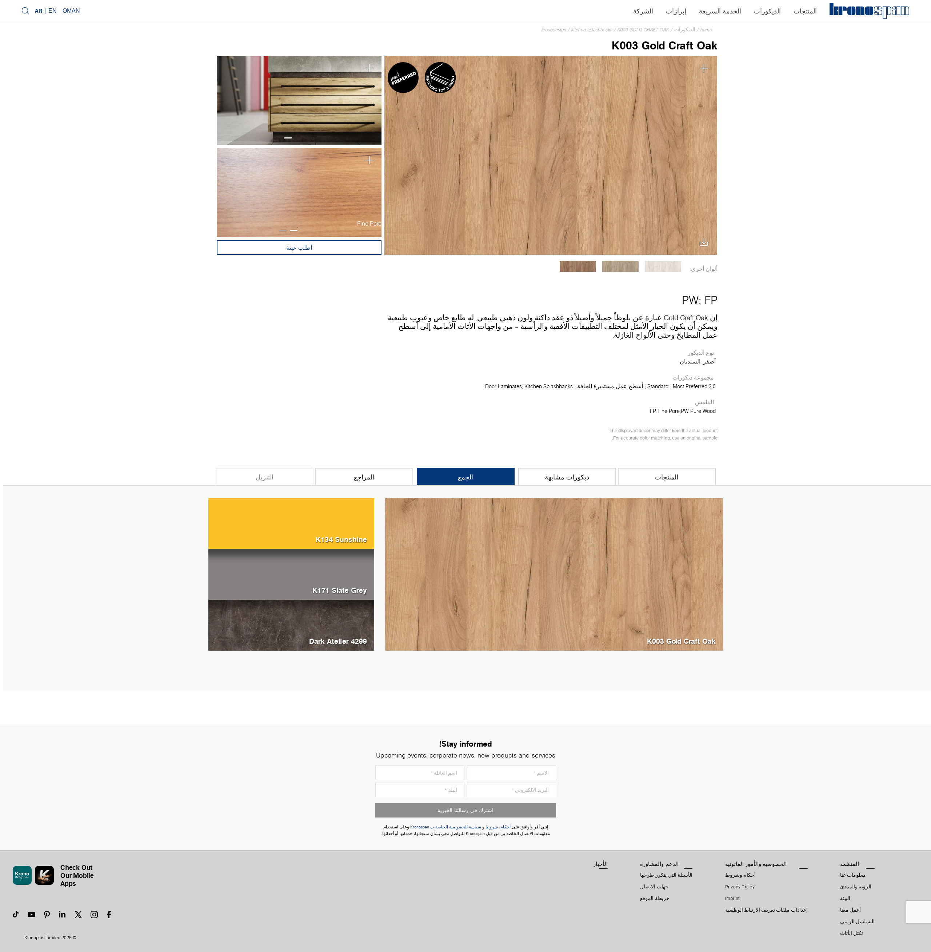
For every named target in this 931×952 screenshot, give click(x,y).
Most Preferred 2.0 (694, 386)
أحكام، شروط (498, 827)
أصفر (709, 361)
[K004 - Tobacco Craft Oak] (578, 266)
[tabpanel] (298, 100)
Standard (657, 386)
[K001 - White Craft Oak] (663, 266)
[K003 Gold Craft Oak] (551, 154)
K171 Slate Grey (339, 590)
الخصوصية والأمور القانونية (756, 864)
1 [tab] (288, 137)
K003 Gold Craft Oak (643, 30)
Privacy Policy (740, 887)
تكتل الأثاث (851, 933)
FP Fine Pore (665, 411)
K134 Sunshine (341, 539)
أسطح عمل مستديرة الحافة (610, 386)
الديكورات (767, 11)
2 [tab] (283, 230)
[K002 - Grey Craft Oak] (620, 266)
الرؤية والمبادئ (855, 887)
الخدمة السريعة (720, 11)
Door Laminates (503, 386)
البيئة (845, 898)
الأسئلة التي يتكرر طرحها (666, 875)
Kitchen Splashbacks (591, 30)
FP (711, 300)
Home (706, 30)
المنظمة (849, 864)
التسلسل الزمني (857, 922)
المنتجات (805, 11)
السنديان (690, 361)
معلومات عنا (853, 875)
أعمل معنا (850, 910)
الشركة (643, 11)
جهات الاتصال (654, 887)
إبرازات (676, 11)
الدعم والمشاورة (659, 864)
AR (38, 11)
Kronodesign (554, 30)
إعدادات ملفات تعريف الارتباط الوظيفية (766, 910)
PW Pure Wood (698, 411)
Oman (71, 11)
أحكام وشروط (740, 875)
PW (690, 300)
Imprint (732, 898)
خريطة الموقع (654, 898)
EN (52, 11)
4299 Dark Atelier (338, 641)
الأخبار (600, 864)
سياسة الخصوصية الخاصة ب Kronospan (445, 827)
